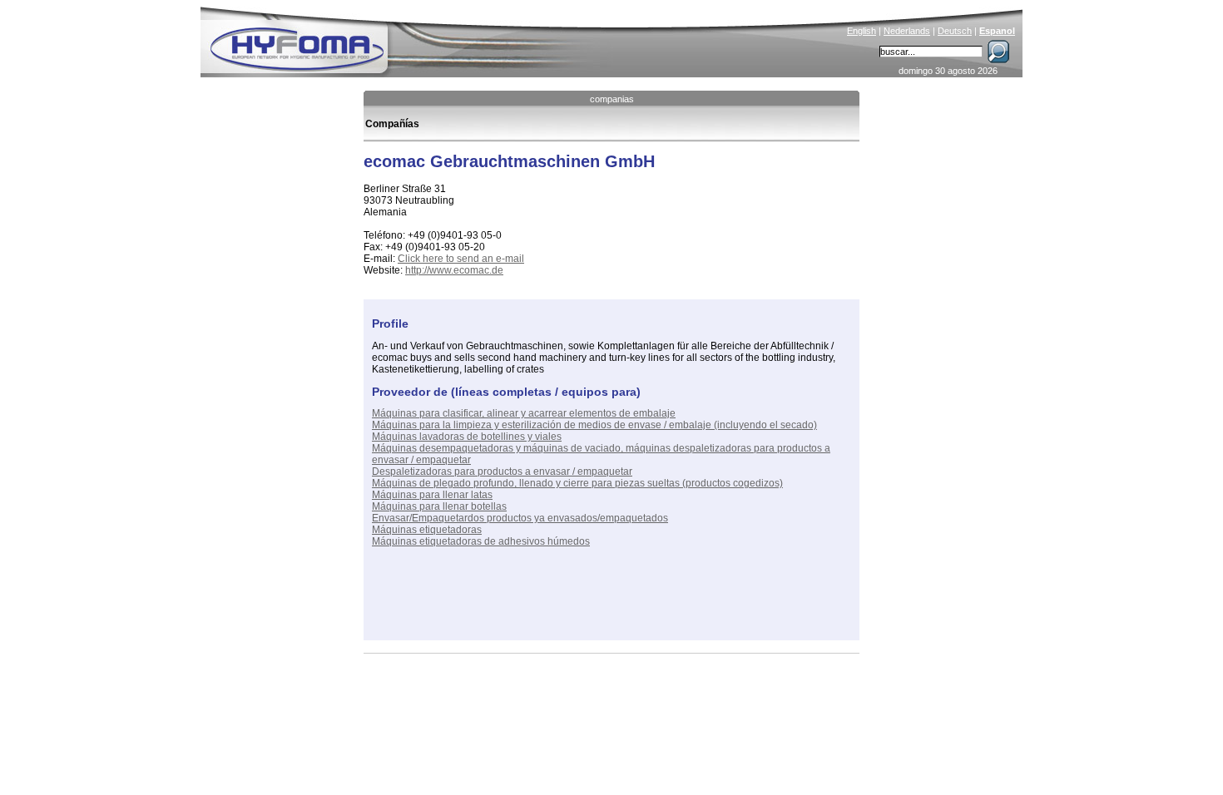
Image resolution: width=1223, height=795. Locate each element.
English (861, 31)
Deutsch (955, 31)
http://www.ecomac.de (454, 270)
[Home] (409, 38)
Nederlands (907, 31)
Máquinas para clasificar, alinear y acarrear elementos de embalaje (524, 413)
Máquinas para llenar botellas (439, 506)
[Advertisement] (566, 607)
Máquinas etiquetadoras (427, 530)
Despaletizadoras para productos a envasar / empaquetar (502, 471)
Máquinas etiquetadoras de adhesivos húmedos (481, 541)
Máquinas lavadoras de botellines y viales (467, 436)
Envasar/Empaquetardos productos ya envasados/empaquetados (520, 518)
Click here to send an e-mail (461, 258)
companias (612, 99)
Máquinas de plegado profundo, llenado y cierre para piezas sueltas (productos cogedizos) (577, 483)
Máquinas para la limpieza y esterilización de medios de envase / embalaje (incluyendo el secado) (594, 425)
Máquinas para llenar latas (432, 495)
